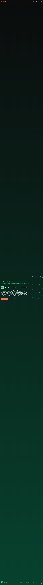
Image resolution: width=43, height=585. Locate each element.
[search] (39, 1)
